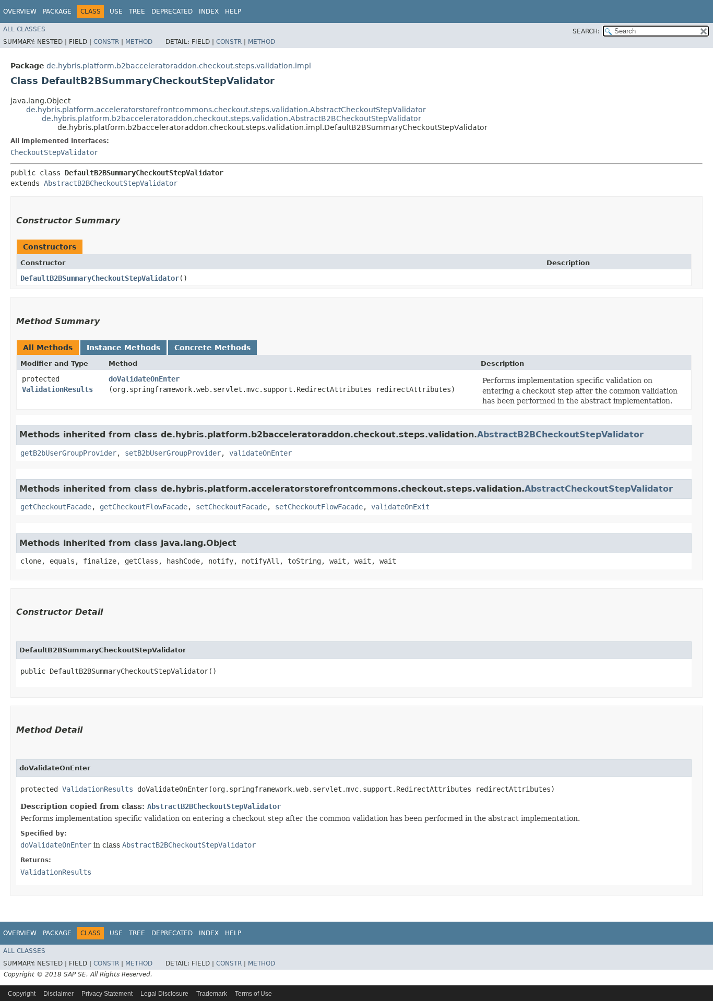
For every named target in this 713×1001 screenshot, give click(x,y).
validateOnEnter (260, 453)
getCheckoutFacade (55, 507)
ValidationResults (57, 389)
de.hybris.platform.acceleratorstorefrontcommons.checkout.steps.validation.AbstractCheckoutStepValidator (226, 109)
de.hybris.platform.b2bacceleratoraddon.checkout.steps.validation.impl (178, 66)
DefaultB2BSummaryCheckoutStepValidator (99, 278)
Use (116, 11)
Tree (137, 11)
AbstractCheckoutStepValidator (599, 489)
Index (209, 11)
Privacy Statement (107, 993)
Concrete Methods (212, 347)
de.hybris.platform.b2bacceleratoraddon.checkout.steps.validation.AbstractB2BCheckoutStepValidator (231, 118)
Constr (106, 41)
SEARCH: (586, 31)
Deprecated (172, 11)
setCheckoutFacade (231, 507)
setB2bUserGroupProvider (173, 453)
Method (138, 41)
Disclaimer (58, 993)
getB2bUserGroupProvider (68, 453)
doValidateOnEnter (144, 379)
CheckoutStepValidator (54, 152)
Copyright (21, 993)
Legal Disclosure (164, 993)
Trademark (211, 993)
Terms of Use (253, 993)
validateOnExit (400, 507)
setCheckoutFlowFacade (319, 507)
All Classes (24, 29)
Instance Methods (123, 347)
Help (233, 11)
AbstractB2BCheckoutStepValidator (110, 183)
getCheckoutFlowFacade (143, 507)
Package (57, 11)
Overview (20, 11)
